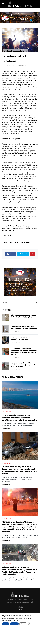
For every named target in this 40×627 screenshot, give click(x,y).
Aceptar (6, 624)
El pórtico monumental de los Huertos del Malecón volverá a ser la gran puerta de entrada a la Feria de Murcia (24, 351)
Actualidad (5, 411)
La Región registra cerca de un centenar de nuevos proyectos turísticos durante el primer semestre (19, 417)
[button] (3, 4)
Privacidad (20, 607)
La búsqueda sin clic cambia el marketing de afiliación (22, 339)
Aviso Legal (20, 606)
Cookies (20, 609)
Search (36, 302)
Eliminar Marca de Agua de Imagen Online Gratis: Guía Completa (23, 316)
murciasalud (25, 242)
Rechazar (14, 624)
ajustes (16, 620)
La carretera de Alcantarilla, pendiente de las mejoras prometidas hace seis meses (24, 365)
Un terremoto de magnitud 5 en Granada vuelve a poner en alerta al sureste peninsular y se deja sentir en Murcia (19, 470)
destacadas (14, 242)
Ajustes (23, 624)
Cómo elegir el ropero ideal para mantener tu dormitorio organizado (24, 327)
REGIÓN (5, 46)
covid (5, 242)
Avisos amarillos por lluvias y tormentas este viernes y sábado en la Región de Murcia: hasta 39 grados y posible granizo (19, 570)
